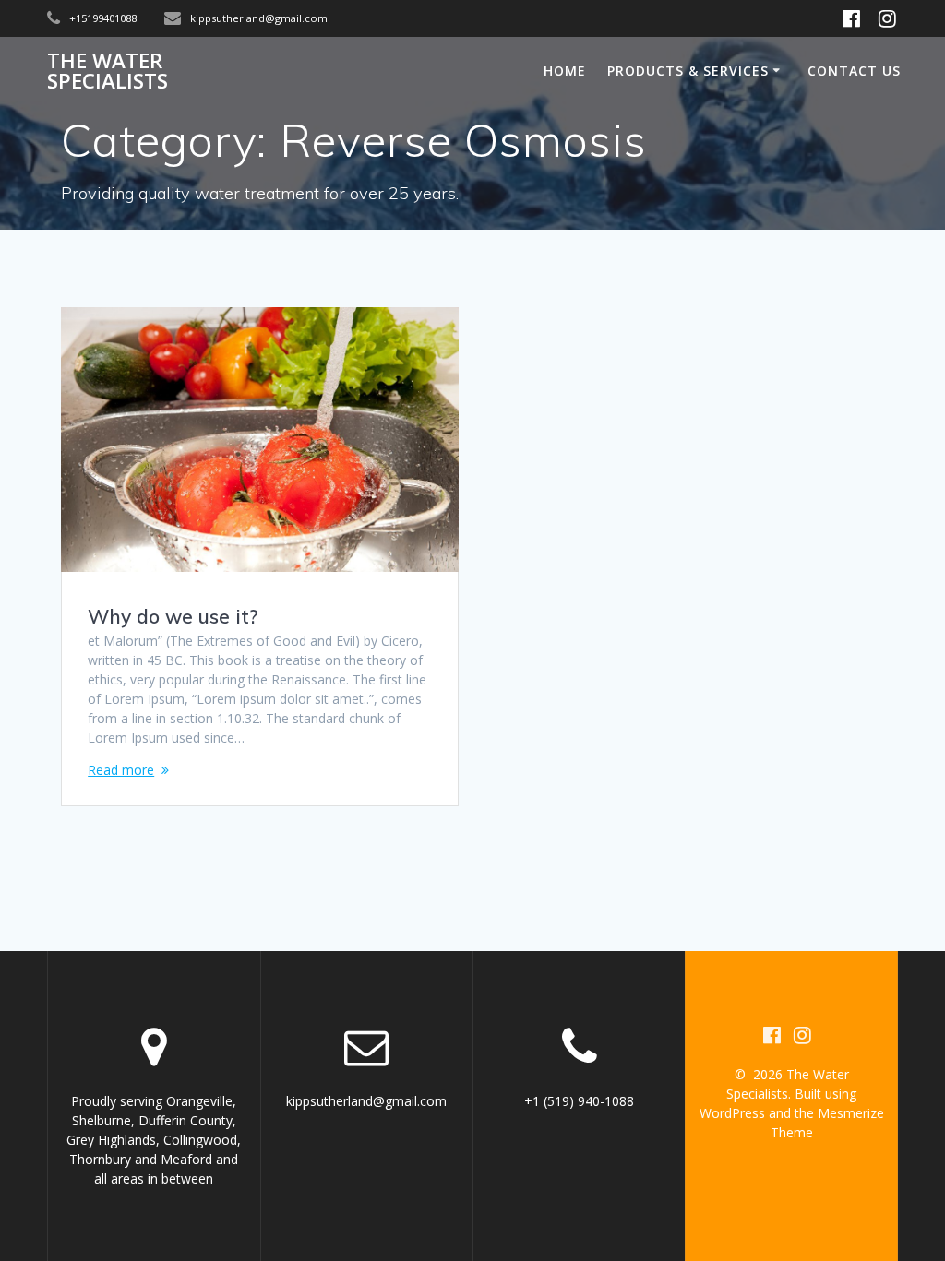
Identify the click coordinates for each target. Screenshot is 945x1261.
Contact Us (854, 70)
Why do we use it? (173, 616)
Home (565, 70)
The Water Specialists (107, 71)
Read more (121, 770)
